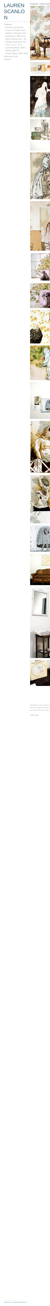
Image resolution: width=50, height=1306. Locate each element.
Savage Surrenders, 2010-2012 (16, 36)
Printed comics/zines (14, 21)
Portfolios (8, 18)
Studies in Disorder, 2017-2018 (16, 27)
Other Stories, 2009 (13, 39)
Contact (7, 53)
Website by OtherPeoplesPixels (15, 1302)
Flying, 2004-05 (12, 45)
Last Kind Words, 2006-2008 (16, 42)
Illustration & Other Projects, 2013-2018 (16, 30)
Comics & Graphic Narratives (16, 24)
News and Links (11, 50)
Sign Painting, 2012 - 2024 (16, 33)
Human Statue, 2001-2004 (16, 47)
